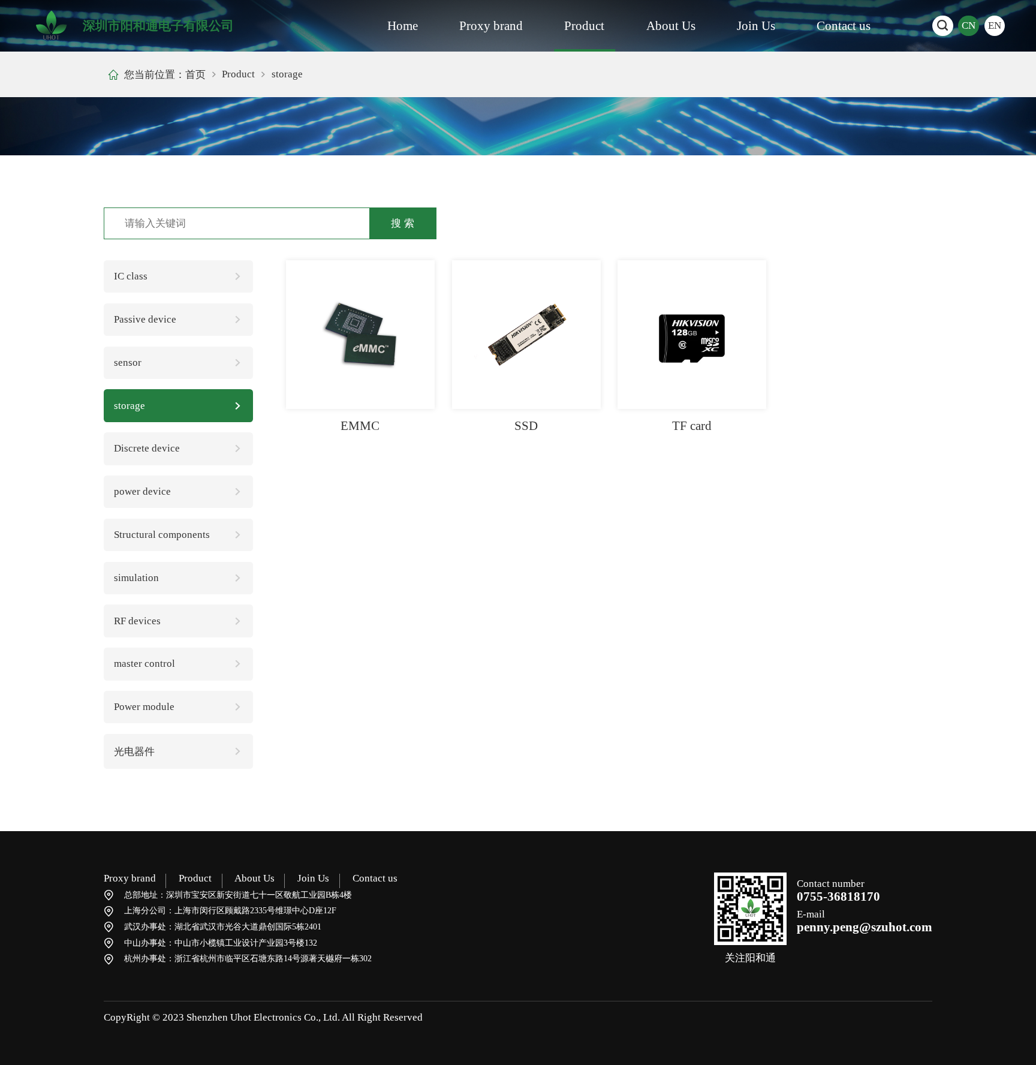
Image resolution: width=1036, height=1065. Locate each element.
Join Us (756, 25)
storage (129, 405)
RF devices (137, 621)
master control (144, 663)
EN (994, 25)
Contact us (844, 25)
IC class (130, 276)
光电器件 (134, 751)
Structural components (162, 534)
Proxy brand (491, 25)
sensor (127, 362)
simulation (136, 577)
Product (584, 25)
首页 (195, 74)
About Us (670, 25)
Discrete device (147, 448)
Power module (144, 706)
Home (402, 25)
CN (968, 25)
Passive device (145, 319)
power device (142, 491)
